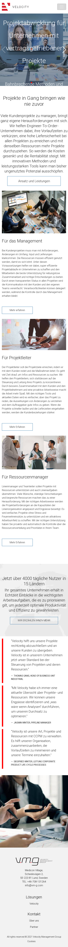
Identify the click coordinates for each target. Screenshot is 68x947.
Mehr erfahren (17, 310)
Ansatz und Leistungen (34, 181)
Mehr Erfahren (17, 426)
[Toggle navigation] (61, 7)
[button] (31, 82)
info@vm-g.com (34, 885)
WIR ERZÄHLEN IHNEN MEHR (34, 620)
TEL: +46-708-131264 (34, 881)
